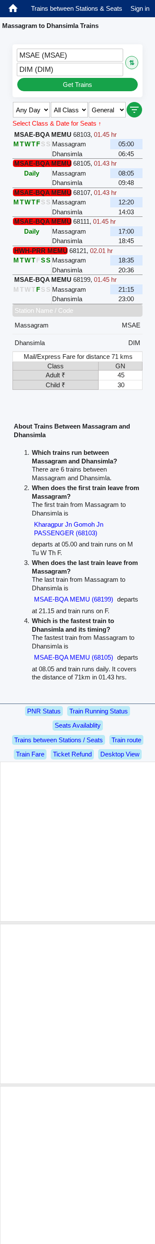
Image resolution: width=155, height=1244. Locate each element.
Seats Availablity (78, 725)
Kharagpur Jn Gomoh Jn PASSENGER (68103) (68, 529)
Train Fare (30, 754)
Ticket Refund (72, 754)
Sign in (139, 8)
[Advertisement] (77, 841)
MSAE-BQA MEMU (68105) (73, 657)
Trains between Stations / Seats (58, 740)
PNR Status (44, 711)
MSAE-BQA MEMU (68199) (73, 599)
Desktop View (120, 754)
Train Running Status (98, 711)
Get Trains (77, 84)
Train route (126, 740)
